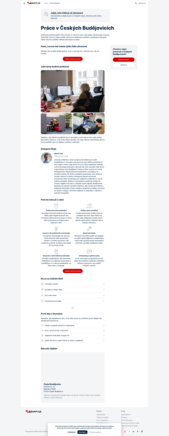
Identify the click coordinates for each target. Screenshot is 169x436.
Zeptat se (124, 65)
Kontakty (124, 417)
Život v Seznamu (102, 420)
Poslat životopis (123, 60)
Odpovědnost (125, 414)
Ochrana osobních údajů (129, 426)
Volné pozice (100, 414)
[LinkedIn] (133, 431)
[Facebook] (129, 431)
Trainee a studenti (102, 417)
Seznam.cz (142, 3)
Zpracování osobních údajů (130, 423)
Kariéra (46, 3)
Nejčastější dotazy (102, 423)
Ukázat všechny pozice (73, 59)
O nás (123, 411)
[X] (137, 431)
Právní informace (126, 420)
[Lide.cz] (125, 431)
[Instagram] (142, 431)
